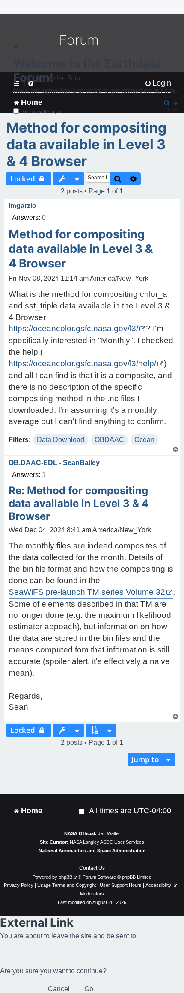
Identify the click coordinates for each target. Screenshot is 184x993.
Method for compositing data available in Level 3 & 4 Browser (86, 144)
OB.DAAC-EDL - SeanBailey (54, 462)
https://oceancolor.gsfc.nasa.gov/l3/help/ (82, 363)
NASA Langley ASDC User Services (107, 842)
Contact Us (92, 868)
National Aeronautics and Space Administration (92, 850)
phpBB (65, 877)
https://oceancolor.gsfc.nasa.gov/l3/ (73, 328)
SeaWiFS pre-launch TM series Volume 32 (87, 591)
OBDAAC (109, 439)
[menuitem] (82, 811)
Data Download (60, 439)
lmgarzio (22, 205)
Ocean (144, 439)
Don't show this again (42, 111)
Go (88, 989)
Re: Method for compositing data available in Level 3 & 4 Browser (78, 503)
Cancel (59, 989)
